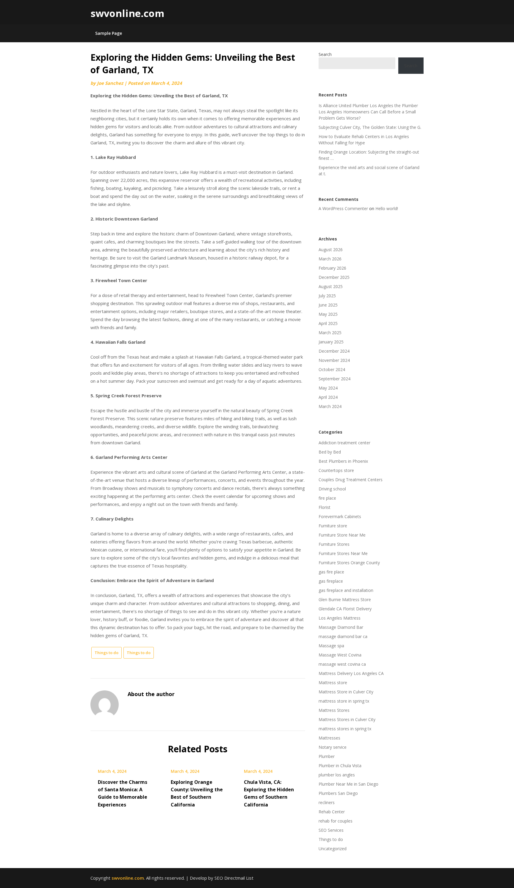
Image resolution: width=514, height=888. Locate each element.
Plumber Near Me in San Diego (348, 784)
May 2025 (328, 314)
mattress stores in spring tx (345, 728)
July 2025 (327, 295)
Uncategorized (333, 848)
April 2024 (328, 397)
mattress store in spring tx (344, 701)
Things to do (106, 652)
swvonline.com (127, 13)
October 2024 (332, 369)
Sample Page (108, 33)
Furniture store (333, 526)
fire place (327, 498)
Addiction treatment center (344, 442)
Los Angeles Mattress (340, 618)
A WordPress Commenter (343, 208)
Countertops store (336, 470)
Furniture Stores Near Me (343, 553)
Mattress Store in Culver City (346, 692)
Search (325, 54)
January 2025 (331, 342)
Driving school (332, 489)
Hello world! (386, 208)
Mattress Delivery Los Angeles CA (351, 673)
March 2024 (330, 406)
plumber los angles (337, 775)
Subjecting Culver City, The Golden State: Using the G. (370, 127)
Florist (324, 507)
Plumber (327, 756)
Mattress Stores (334, 710)
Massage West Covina (340, 655)
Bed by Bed (330, 452)
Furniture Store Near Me (342, 535)
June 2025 (328, 305)
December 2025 (334, 277)
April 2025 (328, 323)
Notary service (333, 747)
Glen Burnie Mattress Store (345, 599)
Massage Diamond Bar (341, 627)
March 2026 (330, 259)
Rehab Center (332, 811)
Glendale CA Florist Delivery (345, 609)
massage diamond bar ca (343, 636)
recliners (327, 802)
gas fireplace (331, 581)
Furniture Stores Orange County (349, 562)
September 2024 (334, 379)
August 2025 (331, 286)
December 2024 (334, 351)
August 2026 (331, 249)
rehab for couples (335, 821)
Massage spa (331, 645)
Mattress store (333, 682)
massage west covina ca (342, 664)
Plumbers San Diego (338, 793)
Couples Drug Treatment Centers (351, 479)
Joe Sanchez (110, 83)
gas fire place (331, 572)
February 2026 (332, 268)
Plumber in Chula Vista (340, 765)
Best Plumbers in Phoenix (343, 461)
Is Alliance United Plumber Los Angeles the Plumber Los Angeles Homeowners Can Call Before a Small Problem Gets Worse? (368, 112)
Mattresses (329, 738)
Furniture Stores (334, 544)
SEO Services (331, 830)
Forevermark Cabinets (340, 516)
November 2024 (334, 360)
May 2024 (328, 388)
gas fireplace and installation (346, 590)
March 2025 (330, 332)
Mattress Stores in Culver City (347, 719)
